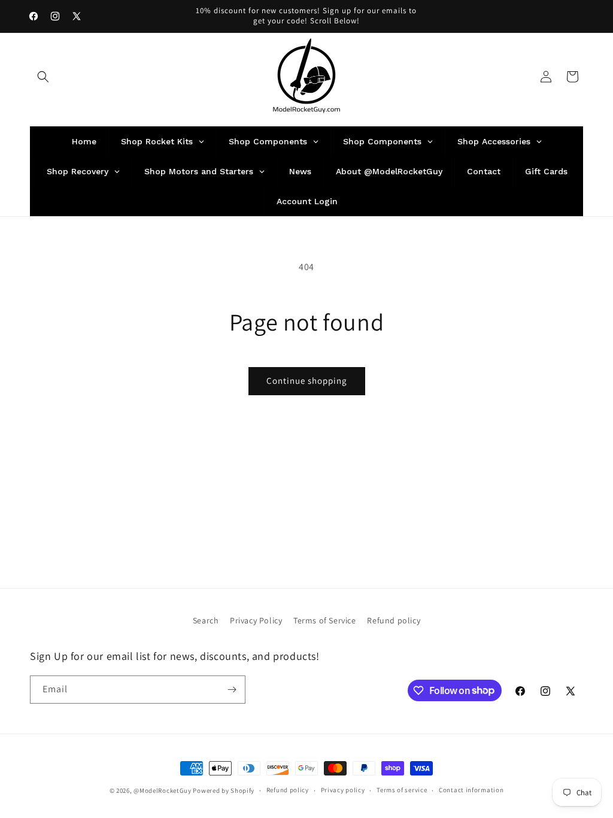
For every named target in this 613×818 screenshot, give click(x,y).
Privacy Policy (256, 620)
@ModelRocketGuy (162, 790)
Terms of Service (324, 620)
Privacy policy (343, 790)
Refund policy (393, 620)
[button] (43, 76)
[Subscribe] (232, 689)
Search (206, 620)
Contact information (471, 790)
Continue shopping (306, 380)
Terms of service (402, 790)
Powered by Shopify (223, 790)
